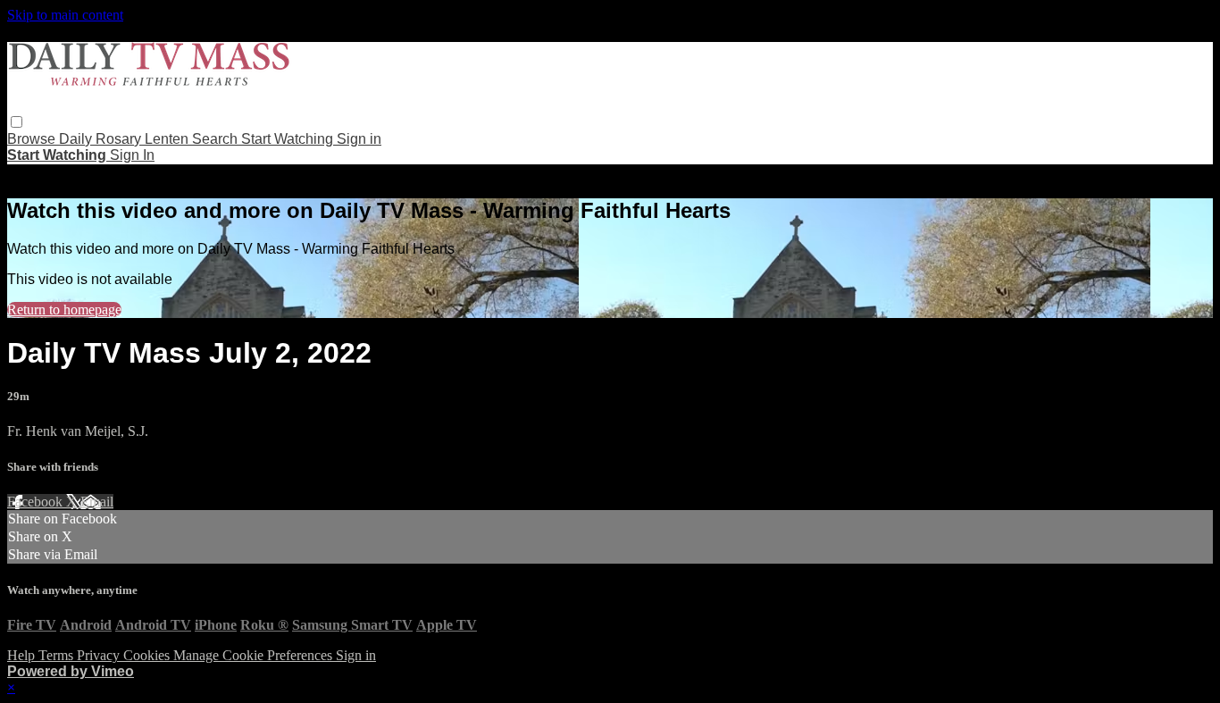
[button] (16, 122)
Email (96, 501)
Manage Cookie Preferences (254, 655)
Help (22, 655)
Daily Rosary (102, 138)
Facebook (36, 501)
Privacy (100, 655)
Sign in (359, 138)
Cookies (148, 655)
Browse (33, 138)
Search (216, 138)
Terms (57, 655)
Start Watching (289, 138)
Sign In (132, 155)
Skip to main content (65, 14)
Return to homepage (64, 309)
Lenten (168, 138)
